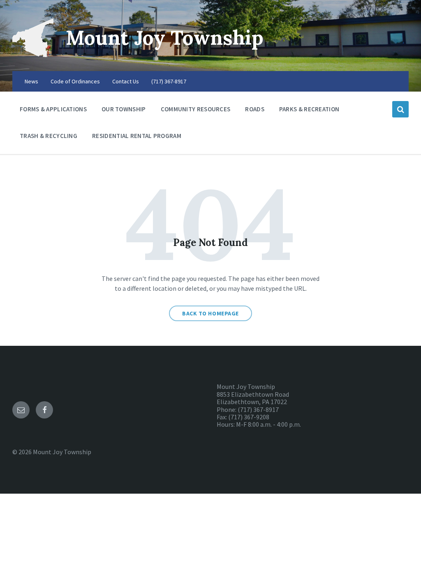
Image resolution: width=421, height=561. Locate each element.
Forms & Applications (53, 109)
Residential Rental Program (136, 136)
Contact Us (125, 81)
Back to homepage (210, 313)
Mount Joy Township (165, 37)
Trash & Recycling (48, 136)
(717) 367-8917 (168, 81)
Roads (254, 109)
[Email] (21, 409)
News (31, 81)
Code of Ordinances (75, 81)
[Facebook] (44, 409)
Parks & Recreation (309, 109)
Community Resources (196, 109)
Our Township (124, 109)
